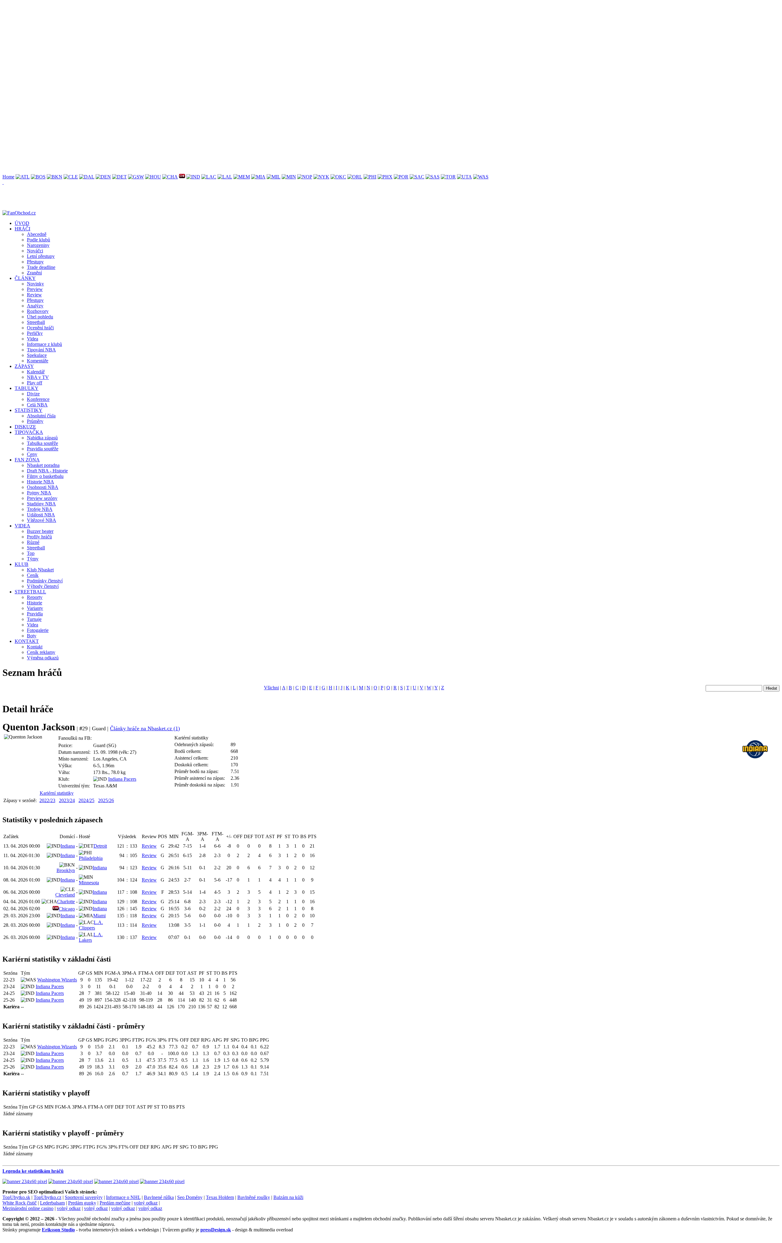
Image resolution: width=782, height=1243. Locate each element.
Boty (31, 635)
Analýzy (35, 305)
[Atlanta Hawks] (23, 176)
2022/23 (47, 800)
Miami (99, 915)
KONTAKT (27, 641)
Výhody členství (43, 586)
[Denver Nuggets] (103, 176)
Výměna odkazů (43, 657)
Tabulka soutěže (42, 443)
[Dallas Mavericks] (86, 176)
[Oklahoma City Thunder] (338, 176)
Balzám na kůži (288, 1197)
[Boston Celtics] (38, 176)
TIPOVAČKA (29, 432)
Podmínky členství (45, 580)
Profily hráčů (39, 536)
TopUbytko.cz (47, 1197)
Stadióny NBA (41, 503)
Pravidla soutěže (42, 448)
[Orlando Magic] (354, 176)
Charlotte (66, 901)
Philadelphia (91, 858)
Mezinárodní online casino (27, 1208)
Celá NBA (37, 404)
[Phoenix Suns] (385, 176)
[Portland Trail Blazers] (401, 176)
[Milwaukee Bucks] (273, 176)
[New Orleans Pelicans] (304, 176)
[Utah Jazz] (464, 176)
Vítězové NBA (41, 520)
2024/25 (86, 800)
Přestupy (35, 261)
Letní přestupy (41, 256)
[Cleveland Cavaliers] (71, 176)
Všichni (271, 687)
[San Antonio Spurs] (433, 176)
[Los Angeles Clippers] (208, 176)
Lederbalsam (52, 1202)
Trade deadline (41, 267)
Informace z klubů (44, 344)
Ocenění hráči (40, 327)
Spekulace (37, 355)
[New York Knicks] (321, 176)
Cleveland (65, 894)
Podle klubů (38, 239)
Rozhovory (38, 311)
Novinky (35, 283)
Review (34, 294)
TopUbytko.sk (16, 1197)
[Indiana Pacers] (193, 176)
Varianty (35, 608)
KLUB (21, 564)
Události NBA (41, 514)
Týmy (32, 558)
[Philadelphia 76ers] (370, 176)
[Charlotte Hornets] (170, 176)
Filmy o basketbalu (45, 476)
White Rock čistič (19, 1202)
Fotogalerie (38, 630)
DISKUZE (25, 426)
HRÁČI (22, 228)
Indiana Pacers (122, 779)
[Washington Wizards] (480, 176)
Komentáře (37, 360)
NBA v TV (38, 377)
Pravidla (35, 613)
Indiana (67, 846)
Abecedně (36, 234)
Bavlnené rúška (159, 1197)
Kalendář (36, 371)
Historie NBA (40, 481)
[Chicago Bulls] (182, 176)
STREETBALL (30, 591)
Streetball (36, 322)
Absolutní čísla (41, 415)
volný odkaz (146, 1202)
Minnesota (89, 882)
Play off (34, 382)
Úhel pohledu (40, 316)
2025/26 (106, 800)
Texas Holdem (220, 1197)
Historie (34, 602)
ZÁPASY (24, 366)
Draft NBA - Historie (47, 470)
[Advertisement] (185, 45)
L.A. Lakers (91, 937)
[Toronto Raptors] (448, 176)
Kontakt (34, 646)
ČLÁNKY (25, 278)
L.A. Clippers (91, 925)
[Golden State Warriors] (136, 176)
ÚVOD (22, 223)
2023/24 (67, 800)
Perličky (35, 333)
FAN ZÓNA (27, 459)
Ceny (32, 454)
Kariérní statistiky (57, 793)
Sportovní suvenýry (84, 1197)
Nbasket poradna (43, 465)
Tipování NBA (41, 349)
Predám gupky (82, 1202)
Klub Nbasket (40, 569)
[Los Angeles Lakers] (224, 176)
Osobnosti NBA (42, 487)
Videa (32, 338)
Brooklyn (66, 870)
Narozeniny (38, 245)
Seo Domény (190, 1197)
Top (31, 553)
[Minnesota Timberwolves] (289, 176)
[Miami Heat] (258, 176)
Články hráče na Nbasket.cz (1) (145, 728)
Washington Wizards (57, 979)
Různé (33, 542)
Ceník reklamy (41, 652)
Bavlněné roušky (253, 1197)
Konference (38, 399)
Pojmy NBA (39, 492)
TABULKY (26, 388)
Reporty (34, 597)
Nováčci (35, 250)
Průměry (35, 421)
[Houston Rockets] (153, 176)
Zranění (34, 272)
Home (8, 176)
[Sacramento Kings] (417, 176)
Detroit (100, 846)
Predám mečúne (115, 1202)
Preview (35, 289)
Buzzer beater (40, 531)
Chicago (67, 908)
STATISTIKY (28, 410)
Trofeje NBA (40, 509)
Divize (33, 393)
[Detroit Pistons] (119, 176)
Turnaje (34, 619)
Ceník (32, 575)
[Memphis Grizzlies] (241, 176)
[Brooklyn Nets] (54, 176)
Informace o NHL (123, 1197)
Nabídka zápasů (42, 437)
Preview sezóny (42, 498)
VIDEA (22, 525)
